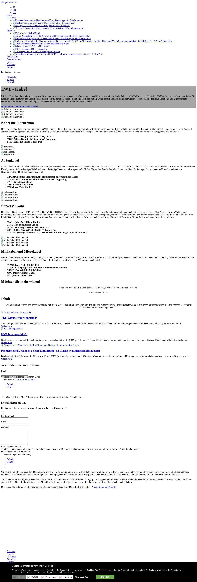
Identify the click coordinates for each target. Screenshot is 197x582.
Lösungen (11, 556)
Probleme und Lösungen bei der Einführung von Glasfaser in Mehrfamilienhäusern (50, 350)
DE (14, 12)
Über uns (11, 551)
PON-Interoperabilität (14, 334)
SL (14, 7)
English (10, 79)
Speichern (105, 577)
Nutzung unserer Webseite (104, 487)
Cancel (10, 387)
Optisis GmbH (7, 106)
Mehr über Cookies (83, 577)
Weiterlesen (6, 326)
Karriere (10, 562)
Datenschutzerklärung (25, 379)
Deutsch (10, 82)
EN (14, 10)
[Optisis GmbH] (9, 2)
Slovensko (11, 77)
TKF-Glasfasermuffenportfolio (19, 317)
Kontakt (10, 554)
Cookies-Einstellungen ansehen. (62, 572)
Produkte (11, 559)
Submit (10, 384)
